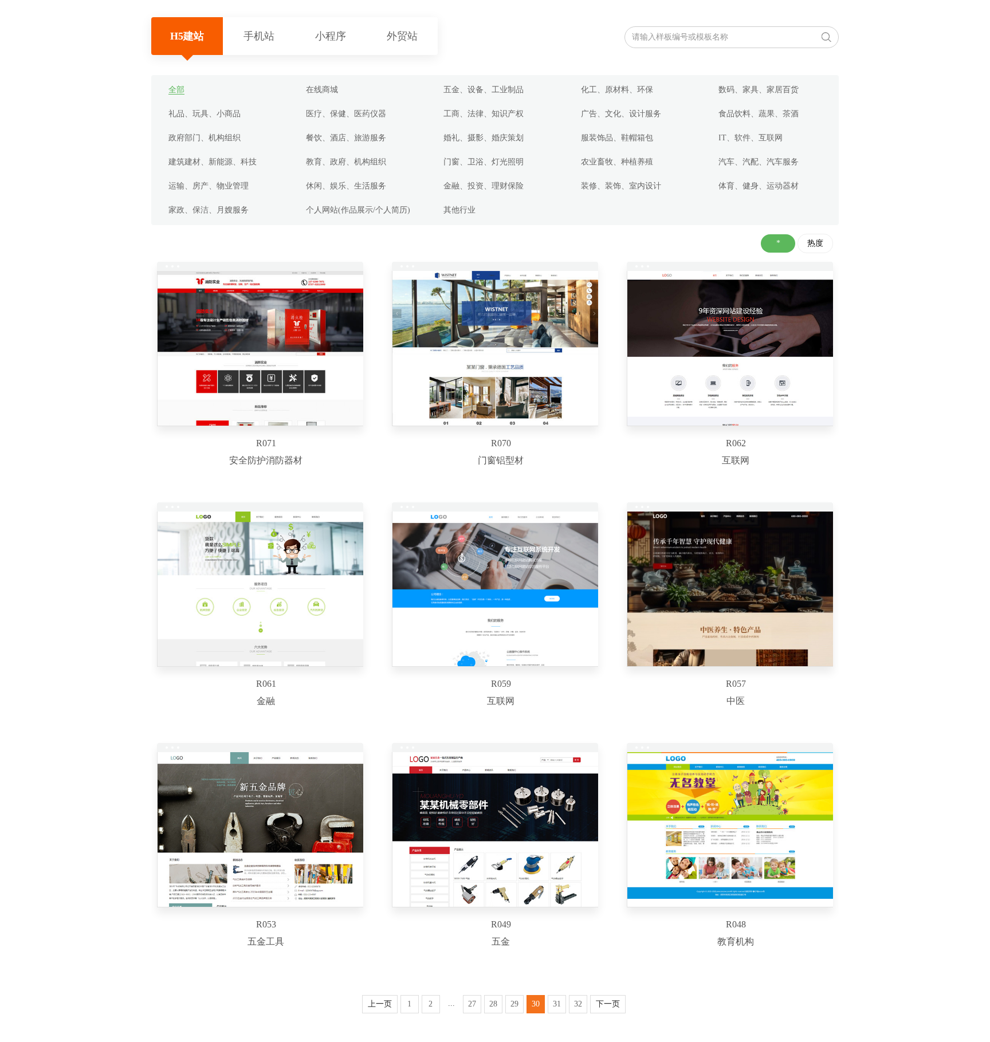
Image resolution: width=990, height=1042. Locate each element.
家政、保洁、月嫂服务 (208, 210)
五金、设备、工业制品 (483, 89)
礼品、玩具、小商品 (204, 113)
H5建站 (187, 36)
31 (557, 1004)
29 (514, 1004)
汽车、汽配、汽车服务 (758, 162)
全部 (176, 89)
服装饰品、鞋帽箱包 (617, 137)
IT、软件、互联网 (750, 137)
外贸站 (402, 36)
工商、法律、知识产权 (483, 113)
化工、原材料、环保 (617, 89)
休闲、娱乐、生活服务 (346, 186)
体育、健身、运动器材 (758, 186)
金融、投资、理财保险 (483, 186)
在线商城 (322, 89)
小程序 (330, 36)
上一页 (380, 1004)
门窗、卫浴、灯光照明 (483, 162)
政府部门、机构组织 (204, 137)
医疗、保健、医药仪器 (346, 113)
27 (472, 1004)
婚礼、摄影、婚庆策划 (483, 137)
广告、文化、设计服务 (621, 113)
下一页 (608, 1004)
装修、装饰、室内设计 (621, 186)
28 (493, 1004)
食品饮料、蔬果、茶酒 (758, 113)
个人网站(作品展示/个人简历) (358, 210)
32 (578, 1004)
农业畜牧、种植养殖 (617, 162)
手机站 (258, 36)
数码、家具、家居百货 (758, 89)
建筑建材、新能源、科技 (212, 162)
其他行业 (459, 210)
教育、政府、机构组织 (346, 162)
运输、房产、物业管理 (208, 186)
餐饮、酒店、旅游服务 (346, 137)
